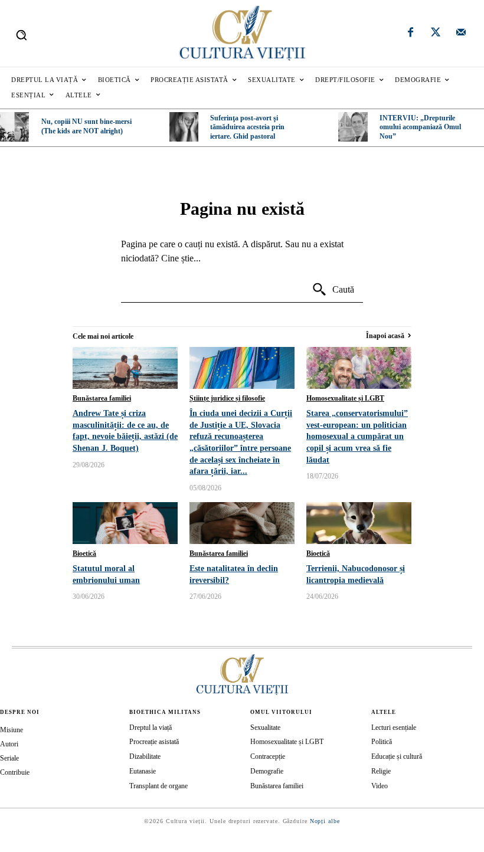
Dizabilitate (145, 756)
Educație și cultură (396, 756)
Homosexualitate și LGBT (345, 398)
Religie (381, 771)
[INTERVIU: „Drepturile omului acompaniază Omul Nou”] (352, 126)
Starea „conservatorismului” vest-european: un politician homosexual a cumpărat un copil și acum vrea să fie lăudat (357, 436)
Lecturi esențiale (393, 727)
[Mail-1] (461, 33)
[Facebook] (411, 33)
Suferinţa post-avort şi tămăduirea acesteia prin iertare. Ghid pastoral (247, 127)
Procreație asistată (154, 742)
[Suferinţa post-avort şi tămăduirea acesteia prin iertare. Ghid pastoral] (183, 126)
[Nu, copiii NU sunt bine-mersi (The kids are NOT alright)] (14, 126)
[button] (21, 35)
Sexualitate (265, 727)
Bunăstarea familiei (102, 398)
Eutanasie (142, 771)
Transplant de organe (158, 786)
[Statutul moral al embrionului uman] (125, 523)
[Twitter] (435, 33)
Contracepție (267, 756)
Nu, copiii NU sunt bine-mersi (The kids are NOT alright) (86, 126)
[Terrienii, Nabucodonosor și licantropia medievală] (358, 523)
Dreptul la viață (150, 727)
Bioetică (84, 553)
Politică (381, 742)
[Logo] (241, 33)
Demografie (266, 771)
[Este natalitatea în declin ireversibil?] (242, 523)
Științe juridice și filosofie (227, 398)
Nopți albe (325, 821)
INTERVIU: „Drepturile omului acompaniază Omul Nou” (420, 127)
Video (379, 786)
